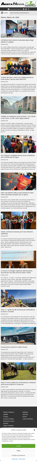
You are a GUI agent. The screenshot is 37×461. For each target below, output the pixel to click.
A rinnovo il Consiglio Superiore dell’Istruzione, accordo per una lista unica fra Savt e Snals (17, 272)
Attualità (5, 414)
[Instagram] (29, 9)
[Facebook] (24, 9)
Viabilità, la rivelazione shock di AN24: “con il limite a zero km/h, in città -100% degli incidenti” (18, 117)
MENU (6, 13)
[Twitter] (26, 9)
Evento (25, 416)
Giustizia (5, 423)
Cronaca (5, 416)
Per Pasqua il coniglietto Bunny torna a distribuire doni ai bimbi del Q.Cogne (18, 156)
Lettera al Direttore (28, 419)
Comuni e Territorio (8, 419)
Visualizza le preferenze (18, 455)
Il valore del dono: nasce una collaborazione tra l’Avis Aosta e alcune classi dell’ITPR (17, 78)
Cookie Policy (15, 459)
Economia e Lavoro (8, 421)
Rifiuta (18, 450)
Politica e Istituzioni (8, 412)
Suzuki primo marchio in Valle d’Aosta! (14, 347)
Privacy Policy (22, 459)
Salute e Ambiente (8, 425)
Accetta (18, 446)
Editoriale (25, 412)
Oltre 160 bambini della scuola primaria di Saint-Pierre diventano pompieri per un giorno (17, 194)
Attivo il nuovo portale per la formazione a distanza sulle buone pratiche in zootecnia (18, 383)
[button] (34, 430)
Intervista (25, 414)
